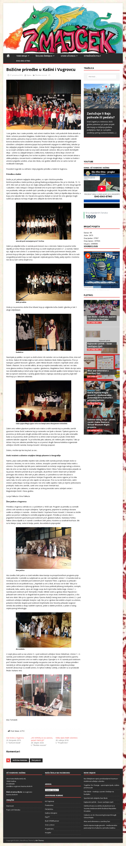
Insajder (48, 832)
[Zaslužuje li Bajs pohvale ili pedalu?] (102, 96)
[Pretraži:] (102, 77)
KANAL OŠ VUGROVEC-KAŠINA (96, 168)
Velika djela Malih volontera (66, 738)
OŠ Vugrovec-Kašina (90, 289)
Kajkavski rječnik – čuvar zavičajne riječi (99, 345)
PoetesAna (49, 805)
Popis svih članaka (13, 810)
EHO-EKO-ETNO (23, 60)
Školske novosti (41, 75)
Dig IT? (47, 817)
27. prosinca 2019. (16, 75)
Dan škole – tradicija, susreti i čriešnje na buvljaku (101, 318)
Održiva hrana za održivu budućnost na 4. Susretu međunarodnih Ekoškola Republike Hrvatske (100, 808)
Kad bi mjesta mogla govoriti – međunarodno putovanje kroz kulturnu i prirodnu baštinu (100, 396)
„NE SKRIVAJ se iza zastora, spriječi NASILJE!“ (42, 739)
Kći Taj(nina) (49, 801)
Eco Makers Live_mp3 (103, 289)
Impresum (10, 806)
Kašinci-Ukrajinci (51, 813)
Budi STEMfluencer (52, 821)
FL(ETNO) (88, 295)
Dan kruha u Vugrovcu (15, 738)
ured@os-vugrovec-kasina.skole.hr (19, 786)
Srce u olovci (49, 825)
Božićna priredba (20, 760)
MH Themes (40, 840)
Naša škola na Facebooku (57, 773)
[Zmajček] (63, 52)
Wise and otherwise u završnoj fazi (98, 372)
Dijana (28, 75)
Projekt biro (49, 829)
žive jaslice (36, 760)
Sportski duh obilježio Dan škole (96, 798)
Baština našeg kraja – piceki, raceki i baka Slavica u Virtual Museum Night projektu (101, 423)
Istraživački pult (92, 56)
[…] (115, 133)
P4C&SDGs (49, 809)
